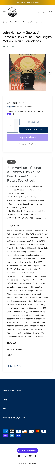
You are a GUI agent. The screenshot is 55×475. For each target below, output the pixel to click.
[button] (4, 12)
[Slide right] (49, 72)
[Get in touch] (45, 12)
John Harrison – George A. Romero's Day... (27, 22)
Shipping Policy (16, 366)
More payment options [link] (27, 144)
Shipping (10, 107)
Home (7, 22)
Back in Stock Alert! (34, 130)
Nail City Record (30, 463)
